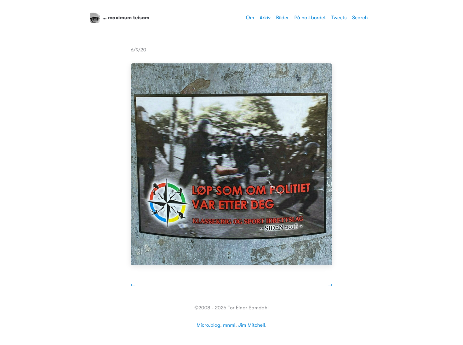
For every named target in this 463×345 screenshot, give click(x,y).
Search (360, 17)
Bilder (282, 17)
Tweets (339, 17)
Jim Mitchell (251, 325)
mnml (229, 325)
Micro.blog (208, 325)
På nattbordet (310, 17)
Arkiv (265, 17)
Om (250, 17)
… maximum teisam (125, 17)
